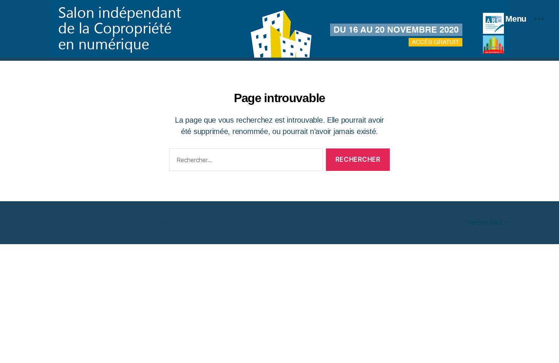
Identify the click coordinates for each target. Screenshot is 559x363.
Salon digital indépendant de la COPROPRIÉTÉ (148, 222)
